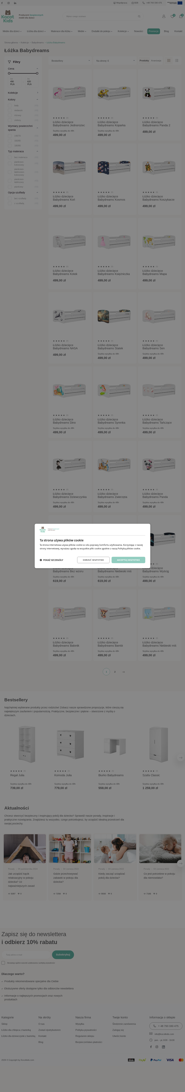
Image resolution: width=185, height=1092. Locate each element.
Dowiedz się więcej (49, 552)
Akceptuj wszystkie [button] (128, 559)
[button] (51, 560)
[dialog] (92, 546)
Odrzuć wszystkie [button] (93, 559)
